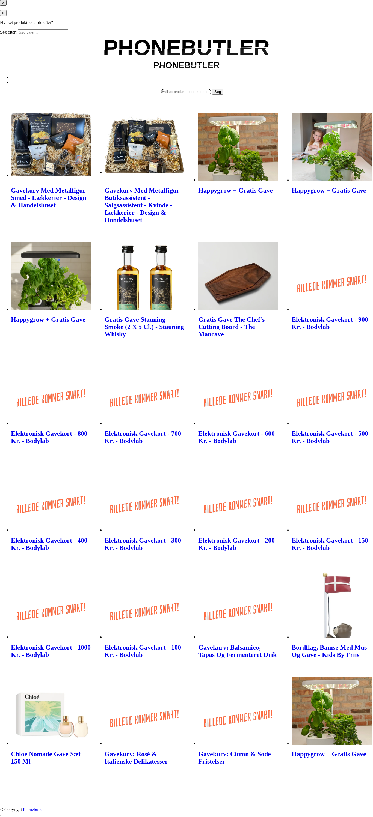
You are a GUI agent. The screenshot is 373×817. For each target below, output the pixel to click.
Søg (217, 92)
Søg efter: (8, 32)
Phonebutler (33, 809)
